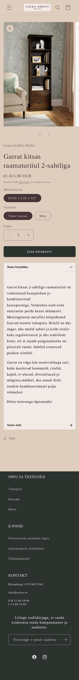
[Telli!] (65, 639)
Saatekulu (24, 182)
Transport (15, 489)
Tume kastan (18, 216)
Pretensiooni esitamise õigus (28, 538)
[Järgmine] (49, 134)
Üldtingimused (19, 558)
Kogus (8, 226)
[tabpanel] (40, 346)
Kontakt (14, 499)
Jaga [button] (12, 438)
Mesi (43, 216)
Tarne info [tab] (40, 425)
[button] (9, 8)
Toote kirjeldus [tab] (40, 267)
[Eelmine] (29, 134)
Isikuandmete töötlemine (26, 548)
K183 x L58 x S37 (22, 198)
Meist (12, 509)
